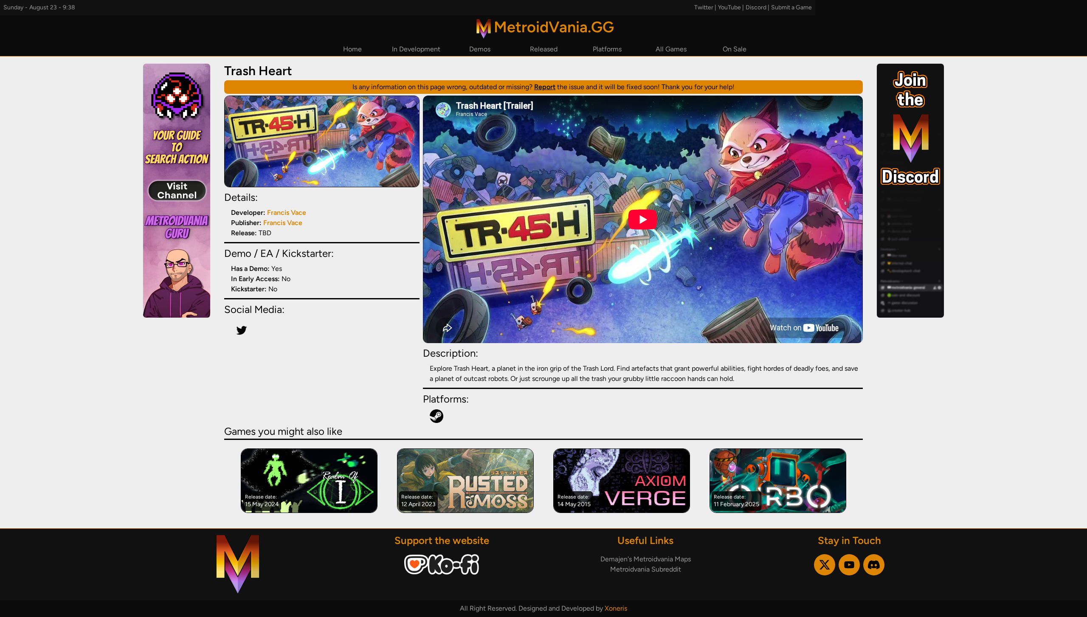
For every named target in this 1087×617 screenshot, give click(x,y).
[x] (824, 564)
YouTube (729, 7)
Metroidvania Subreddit (645, 569)
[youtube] (849, 564)
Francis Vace (286, 212)
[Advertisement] (177, 190)
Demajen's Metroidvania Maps (645, 559)
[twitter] (241, 330)
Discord (756, 7)
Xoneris (616, 608)
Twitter (703, 7)
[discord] (873, 564)
